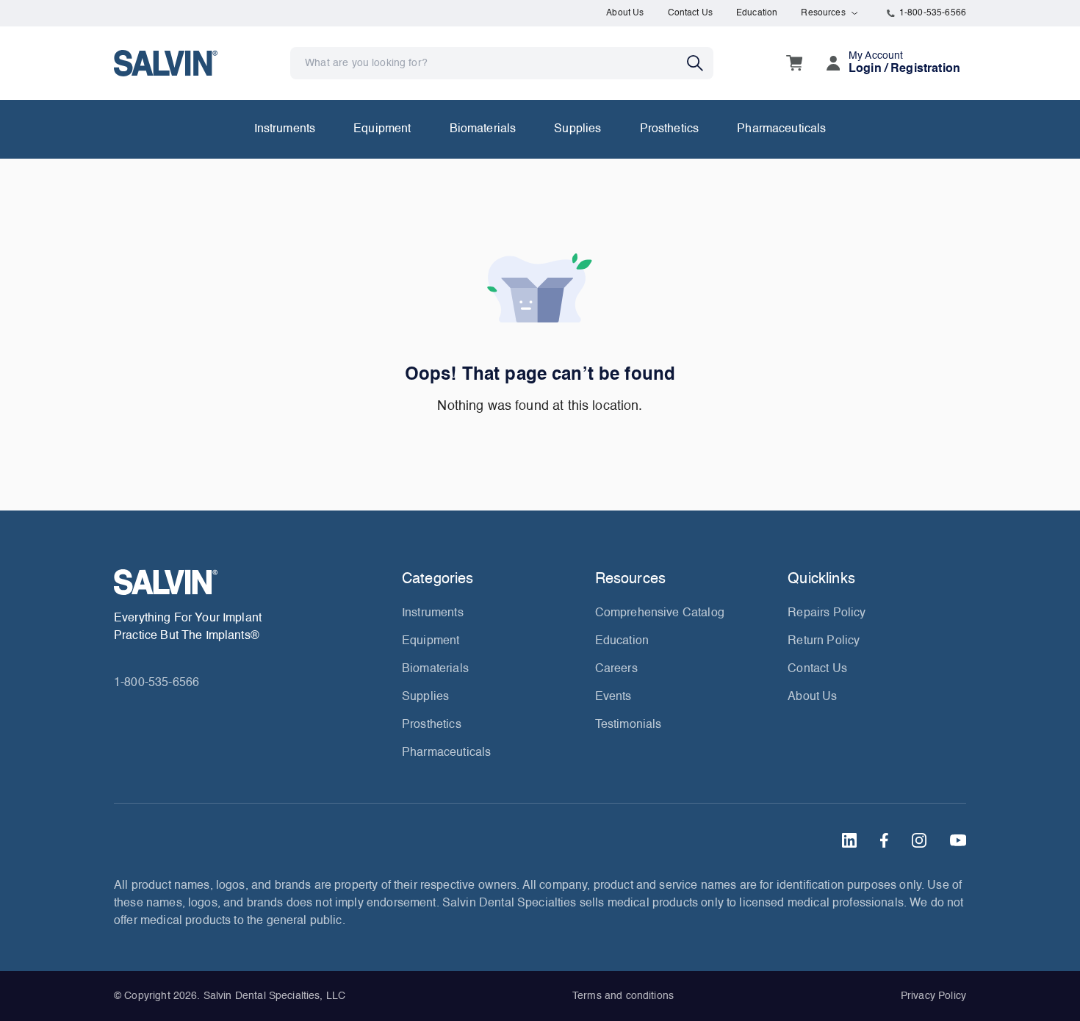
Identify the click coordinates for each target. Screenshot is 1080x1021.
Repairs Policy (826, 613)
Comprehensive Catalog (659, 613)
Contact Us (690, 13)
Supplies (577, 129)
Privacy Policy (933, 996)
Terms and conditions (623, 996)
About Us (625, 13)
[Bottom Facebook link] (884, 840)
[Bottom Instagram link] (919, 840)
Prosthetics (669, 129)
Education (756, 13)
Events (613, 697)
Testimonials (628, 725)
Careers (616, 669)
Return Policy (824, 641)
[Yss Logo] (252, 582)
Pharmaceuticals (781, 129)
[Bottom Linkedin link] (849, 840)
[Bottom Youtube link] (958, 840)
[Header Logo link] (165, 63)
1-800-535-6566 (932, 13)
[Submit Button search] (700, 63)
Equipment (382, 129)
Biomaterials (483, 129)
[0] (794, 63)
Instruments (285, 129)
